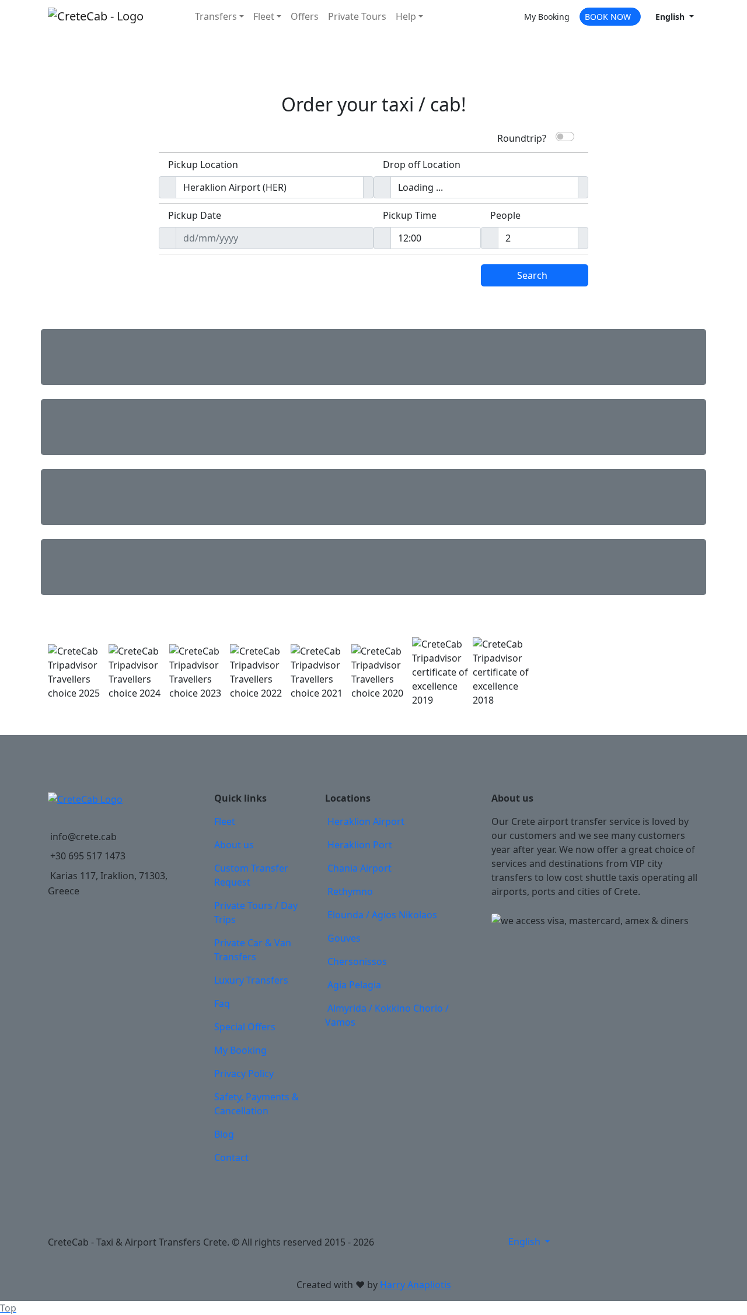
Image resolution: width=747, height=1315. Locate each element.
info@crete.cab (83, 836)
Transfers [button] (216, 16)
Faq (222, 1003)
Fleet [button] (263, 16)
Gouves (344, 938)
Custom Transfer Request (251, 875)
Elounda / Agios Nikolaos (382, 914)
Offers (305, 16)
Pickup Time (410, 215)
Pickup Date (194, 215)
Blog (224, 1134)
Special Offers (244, 1026)
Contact (231, 1157)
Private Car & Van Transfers (252, 949)
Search (532, 275)
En (670, 16)
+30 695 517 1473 (87, 855)
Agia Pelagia (354, 984)
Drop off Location (421, 164)
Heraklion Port (359, 844)
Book (608, 16)
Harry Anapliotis (415, 1284)
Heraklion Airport (365, 821)
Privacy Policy (244, 1073)
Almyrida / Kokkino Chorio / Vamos (387, 1015)
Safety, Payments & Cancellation (256, 1103)
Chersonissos (357, 961)
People (505, 215)
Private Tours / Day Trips (256, 912)
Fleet (224, 821)
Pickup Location (203, 164)
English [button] (525, 1241)
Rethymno (350, 891)
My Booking (240, 1050)
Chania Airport (359, 868)
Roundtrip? (521, 137)
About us (234, 844)
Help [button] (406, 16)
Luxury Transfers (251, 980)
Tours (357, 16)
